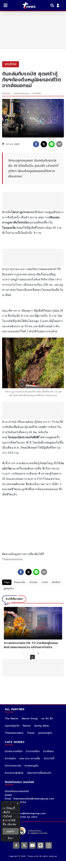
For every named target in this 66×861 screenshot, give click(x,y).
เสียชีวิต (56, 582)
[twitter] (44, 144)
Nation (27, 726)
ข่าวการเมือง (33, 751)
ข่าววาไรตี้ (49, 758)
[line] (51, 144)
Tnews (31, 733)
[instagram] (48, 845)
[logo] (26, 5)
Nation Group (30, 718)
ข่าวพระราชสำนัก (14, 751)
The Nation (11, 718)
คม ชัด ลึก (47, 718)
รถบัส (45, 582)
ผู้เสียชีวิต (9, 588)
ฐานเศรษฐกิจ (45, 733)
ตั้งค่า (11, 838)
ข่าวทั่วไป (36, 93)
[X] (24, 845)
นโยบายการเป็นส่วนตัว (39, 773)
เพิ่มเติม (11, 824)
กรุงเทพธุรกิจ (12, 726)
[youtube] (32, 845)
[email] (59, 144)
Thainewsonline (12, 559)
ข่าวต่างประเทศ (21, 93)
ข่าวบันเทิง (10, 758)
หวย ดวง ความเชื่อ (30, 758)
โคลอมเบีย (19, 582)
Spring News (41, 726)
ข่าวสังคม (48, 751)
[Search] (53, 5)
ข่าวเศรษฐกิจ (31, 766)
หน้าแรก (6, 93)
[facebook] (36, 144)
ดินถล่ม (33, 582)
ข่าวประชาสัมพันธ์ (14, 773)
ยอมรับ (10, 831)
